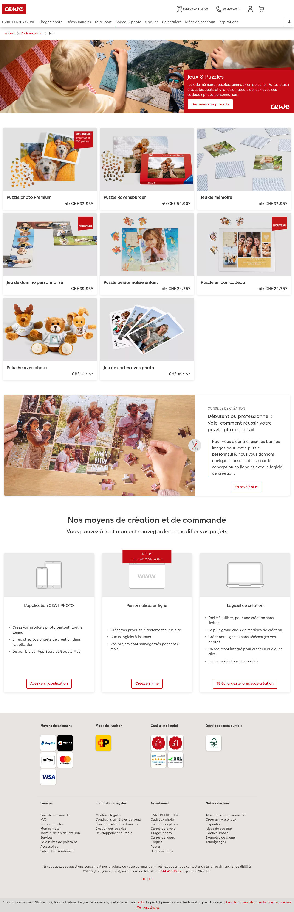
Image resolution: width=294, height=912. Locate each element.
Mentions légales (108, 815)
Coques (156, 842)
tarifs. (141, 902)
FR (151, 879)
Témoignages (216, 842)
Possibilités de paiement (58, 842)
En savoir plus (246, 486)
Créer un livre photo (221, 819)
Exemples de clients (221, 837)
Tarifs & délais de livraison (60, 833)
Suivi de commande (55, 815)
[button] (250, 9)
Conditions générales (240, 902)
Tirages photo (161, 833)
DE (144, 879)
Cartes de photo (163, 828)
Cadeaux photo (162, 819)
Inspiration (214, 824)
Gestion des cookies (111, 828)
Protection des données (275, 902)
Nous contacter (51, 824)
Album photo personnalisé (226, 815)
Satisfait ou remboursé (57, 851)
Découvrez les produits (210, 104)
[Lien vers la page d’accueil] (47, 9)
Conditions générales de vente (119, 819)
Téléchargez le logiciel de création (245, 683)
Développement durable (114, 833)
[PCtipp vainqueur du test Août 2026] (159, 760)
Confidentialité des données (117, 824)
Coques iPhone (217, 833)
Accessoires (49, 846)
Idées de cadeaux (219, 828)
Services (46, 837)
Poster (155, 846)
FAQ (43, 819)
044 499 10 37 (170, 871)
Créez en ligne (147, 683)
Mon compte (49, 828)
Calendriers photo (164, 824)
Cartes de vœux (163, 837)
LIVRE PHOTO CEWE (165, 815)
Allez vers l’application (49, 683)
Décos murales (162, 851)
